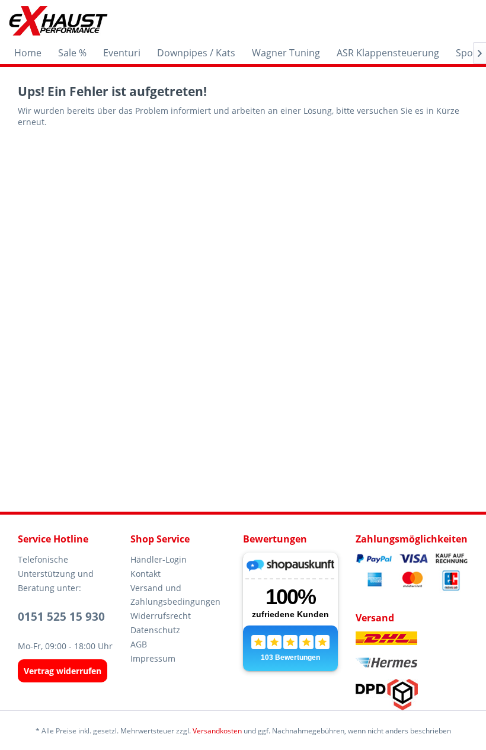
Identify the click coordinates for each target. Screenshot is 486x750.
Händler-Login (158, 559)
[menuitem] (28, 53)
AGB (138, 644)
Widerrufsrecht (160, 615)
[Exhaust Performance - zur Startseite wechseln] (58, 21)
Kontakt (145, 573)
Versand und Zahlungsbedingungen (175, 595)
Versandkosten (217, 731)
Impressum (152, 658)
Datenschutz (155, 630)
